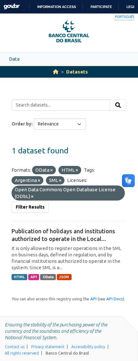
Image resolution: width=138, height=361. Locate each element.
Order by (21, 123)
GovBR (12, 7)
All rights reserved (22, 353)
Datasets (77, 71)
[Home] (55, 71)
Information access (56, 6)
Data (14, 59)
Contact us (14, 346)
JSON (64, 277)
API (33, 277)
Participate (101, 6)
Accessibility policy (88, 346)
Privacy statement (48, 346)
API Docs (114, 299)
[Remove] (51, 170)
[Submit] (118, 105)
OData (48, 277)
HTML (19, 277)
